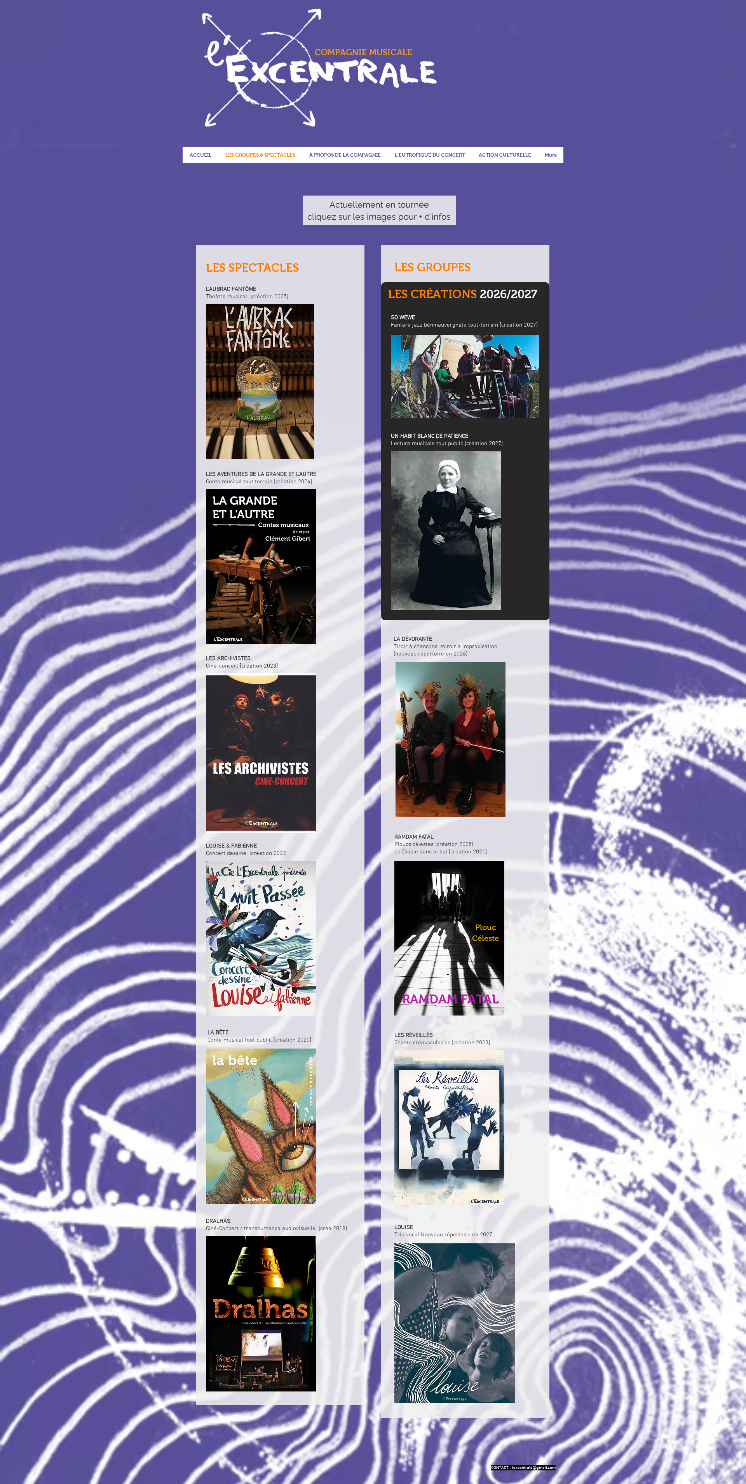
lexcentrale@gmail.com (534, 1467)
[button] (429, 155)
